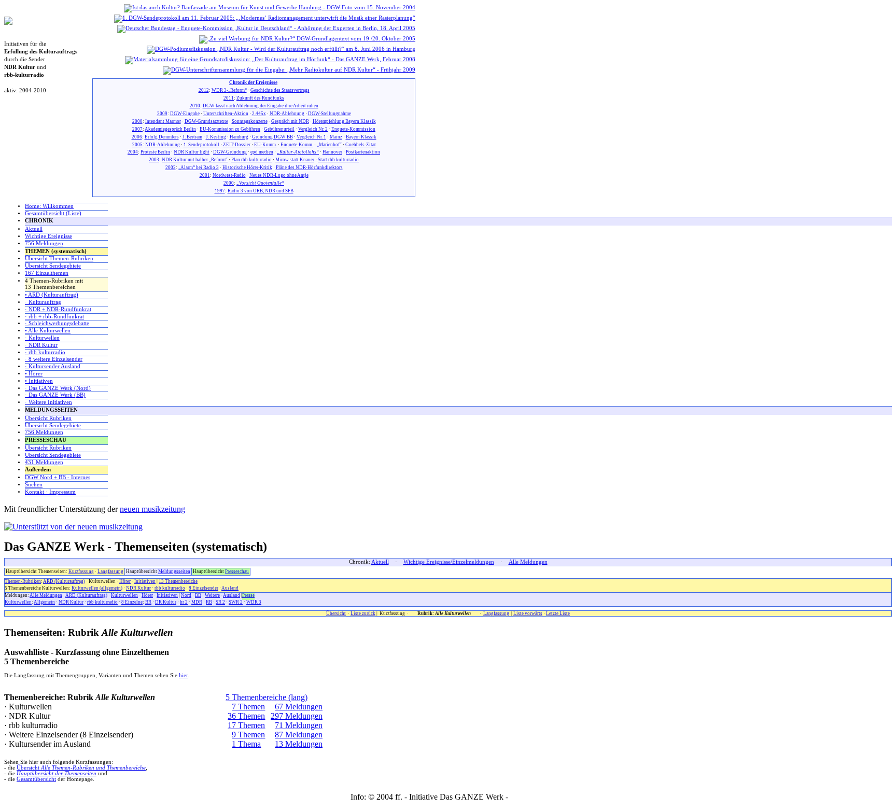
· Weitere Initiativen (48, 402)
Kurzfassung (81, 571)
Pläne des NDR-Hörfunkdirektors (309, 167)
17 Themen (246, 725)
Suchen (34, 484)
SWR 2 (236, 602)
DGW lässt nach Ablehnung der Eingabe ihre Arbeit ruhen (260, 105)
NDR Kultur (138, 588)
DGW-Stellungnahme (329, 113)
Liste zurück (363, 613)
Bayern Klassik (361, 136)
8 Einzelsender (203, 588)
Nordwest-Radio (229, 175)
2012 (204, 90)
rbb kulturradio (170, 588)
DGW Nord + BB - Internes (57, 477)
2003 (154, 159)
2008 (137, 121)
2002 (170, 167)
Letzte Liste (558, 613)
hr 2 (184, 602)
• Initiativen (39, 381)
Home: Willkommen (49, 206)
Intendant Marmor (163, 121)
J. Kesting (216, 136)
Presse (248, 595)
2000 (228, 183)
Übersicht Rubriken (48, 418)
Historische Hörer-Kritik (247, 167)
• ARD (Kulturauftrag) (51, 295)
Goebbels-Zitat (360, 144)
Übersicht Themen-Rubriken (59, 258)
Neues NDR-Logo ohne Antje (279, 175)
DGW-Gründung (230, 152)
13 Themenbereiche (178, 581)
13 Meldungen (299, 743)
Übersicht (336, 613)
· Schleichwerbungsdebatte (57, 323)
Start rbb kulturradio (338, 159)
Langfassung (110, 571)
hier (183, 675)
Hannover (332, 152)
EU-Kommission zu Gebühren (230, 129)
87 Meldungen (299, 734)
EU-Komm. (265, 144)
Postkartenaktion (363, 152)
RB (209, 602)
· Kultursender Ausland (52, 366)
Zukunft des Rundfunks (260, 98)
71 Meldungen (299, 725)
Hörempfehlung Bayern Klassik (344, 121)
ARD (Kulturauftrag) (64, 581)
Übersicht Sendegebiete (53, 266)
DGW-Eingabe (185, 113)
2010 (195, 105)
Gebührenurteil (279, 129)
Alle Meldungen (528, 562)
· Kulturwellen (42, 338)
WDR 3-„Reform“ (229, 90)
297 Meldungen (297, 715)
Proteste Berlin (155, 152)
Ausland (230, 588)
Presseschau (237, 571)
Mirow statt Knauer (294, 159)
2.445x (259, 113)
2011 (228, 98)
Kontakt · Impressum (50, 492)
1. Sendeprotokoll (201, 144)
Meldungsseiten (174, 571)
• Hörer (34, 373)
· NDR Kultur (41, 345)
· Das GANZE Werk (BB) (55, 395)
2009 (162, 113)
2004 (133, 152)
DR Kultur (165, 602)
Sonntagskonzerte (250, 121)
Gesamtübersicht (36, 779)
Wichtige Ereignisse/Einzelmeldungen (448, 562)
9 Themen (248, 734)
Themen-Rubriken (23, 581)
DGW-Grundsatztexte (206, 121)
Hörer (125, 581)
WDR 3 (253, 602)
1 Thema (246, 743)
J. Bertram (192, 136)
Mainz (336, 136)
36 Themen (246, 715)
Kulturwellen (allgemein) (97, 588)
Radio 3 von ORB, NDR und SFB (260, 190)
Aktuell (34, 229)
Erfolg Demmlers (162, 136)
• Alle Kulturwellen (48, 330)
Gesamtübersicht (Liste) (53, 213)
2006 (137, 136)
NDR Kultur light (191, 152)
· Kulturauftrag (43, 302)
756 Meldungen (44, 243)
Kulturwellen (124, 595)
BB (198, 595)
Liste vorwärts (527, 613)
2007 (137, 129)
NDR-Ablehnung (287, 113)
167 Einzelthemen (46, 273)
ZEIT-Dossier (236, 144)
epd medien (261, 152)
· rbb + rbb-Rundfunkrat (54, 316)
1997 (220, 190)
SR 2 (220, 602)
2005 (137, 144)
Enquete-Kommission (353, 129)
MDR (196, 602)
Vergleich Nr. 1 (311, 136)
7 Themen (248, 706)
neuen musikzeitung (152, 509)
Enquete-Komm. (297, 144)
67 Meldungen (299, 706)
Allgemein (44, 602)
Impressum (528, 796)
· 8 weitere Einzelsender (53, 359)
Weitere (212, 595)
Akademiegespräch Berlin (170, 129)
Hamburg (239, 136)
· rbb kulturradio (45, 352)
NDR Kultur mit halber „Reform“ (195, 159)
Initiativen (145, 581)
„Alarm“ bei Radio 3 (198, 167)
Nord (186, 595)
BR (148, 602)
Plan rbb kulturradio (251, 159)
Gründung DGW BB (272, 136)
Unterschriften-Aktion (225, 113)
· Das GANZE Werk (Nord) (58, 388)
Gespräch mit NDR (290, 121)
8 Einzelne (132, 602)
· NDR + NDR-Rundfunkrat (58, 309)
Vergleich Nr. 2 (313, 129)
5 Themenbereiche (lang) (266, 697)
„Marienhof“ (329, 144)
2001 (205, 175)
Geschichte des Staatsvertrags (280, 90)
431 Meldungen (44, 462)
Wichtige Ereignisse (48, 236)
